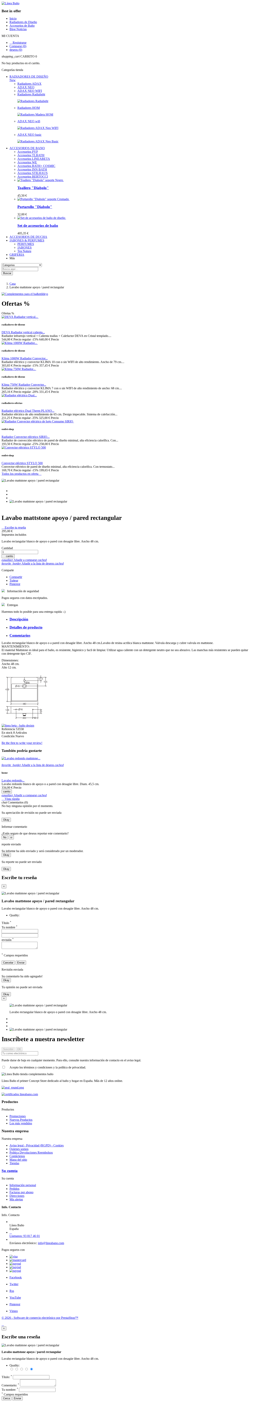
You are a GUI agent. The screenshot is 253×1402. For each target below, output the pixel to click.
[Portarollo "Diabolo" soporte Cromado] (43, 199)
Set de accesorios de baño (37, 225)
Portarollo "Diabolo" (34, 207)
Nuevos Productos (20, 1119)
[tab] (130, 619)
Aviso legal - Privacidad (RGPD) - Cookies (36, 1145)
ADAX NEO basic (29, 134)
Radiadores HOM (28, 107)
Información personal (22, 1185)
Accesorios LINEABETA (33, 158)
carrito (8, 556)
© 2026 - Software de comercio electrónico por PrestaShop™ (40, 1317)
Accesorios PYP (27, 151)
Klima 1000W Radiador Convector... (25, 358)
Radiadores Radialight (31, 94)
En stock (7, 732)
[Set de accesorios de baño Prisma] (41, 218)
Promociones (17, 1116)
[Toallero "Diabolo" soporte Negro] (40, 180)
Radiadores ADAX (29, 83)
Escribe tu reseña (14, 527)
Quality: (14, 915)
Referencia (9, 729)
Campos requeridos (15, 1394)
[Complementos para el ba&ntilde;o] (25, 294)
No (4, 837)
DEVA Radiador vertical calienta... (23, 332)
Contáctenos (17, 1156)
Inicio (13, 18)
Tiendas (14, 1163)
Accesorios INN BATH (32, 169)
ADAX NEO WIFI (29, 90)
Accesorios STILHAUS (32, 173)
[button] (126, 56)
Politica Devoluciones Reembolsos (31, 1152)
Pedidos (14, 1188)
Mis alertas (16, 1199)
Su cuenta (10, 1171)
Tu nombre (9, 927)
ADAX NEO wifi (28, 121)
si (11, 837)
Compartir (15, 577)
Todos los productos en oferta (22, 473)
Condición (8, 736)
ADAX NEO (25, 87)
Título (6, 923)
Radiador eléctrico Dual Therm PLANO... (28, 410)
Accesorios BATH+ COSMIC (36, 166)
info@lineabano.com (51, 1243)
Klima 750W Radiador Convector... (24, 384)
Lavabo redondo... (13, 780)
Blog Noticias (18, 29)
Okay (6, 819)
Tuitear (13, 580)
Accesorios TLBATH (30, 155)
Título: (7, 1377)
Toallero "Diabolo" (33, 188)
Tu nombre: (10, 1389)
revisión (8, 940)
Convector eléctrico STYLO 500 (22, 463)
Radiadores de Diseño (23, 22)
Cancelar (8, 962)
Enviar (21, 962)
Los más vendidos (20, 1123)
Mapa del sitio (18, 1159)
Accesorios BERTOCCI (32, 176)
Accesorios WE (27, 162)
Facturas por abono (21, 1192)
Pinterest (14, 584)
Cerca (6, 1398)
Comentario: (10, 1385)
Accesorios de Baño (22, 25)
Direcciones (16, 1195)
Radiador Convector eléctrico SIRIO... (26, 436)
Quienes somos (18, 1149)
